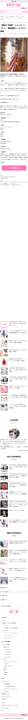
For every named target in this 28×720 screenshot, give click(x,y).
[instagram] (12, 1)
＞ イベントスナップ (6, 635)
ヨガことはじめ (4, 708)
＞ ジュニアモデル (6, 657)
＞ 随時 (4, 674)
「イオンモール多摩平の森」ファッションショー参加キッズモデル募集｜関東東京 (18, 579)
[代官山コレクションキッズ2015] (4, 513)
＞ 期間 (3, 670)
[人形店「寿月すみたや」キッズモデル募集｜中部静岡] (4, 353)
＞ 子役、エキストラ (6, 665)
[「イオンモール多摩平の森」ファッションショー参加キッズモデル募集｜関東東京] (4, 580)
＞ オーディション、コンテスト (9, 661)
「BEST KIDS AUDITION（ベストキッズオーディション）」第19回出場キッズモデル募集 (18, 484)
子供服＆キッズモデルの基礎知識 (8, 623)
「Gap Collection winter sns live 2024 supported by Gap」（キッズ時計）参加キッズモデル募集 (18, 475)
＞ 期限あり (5, 672)
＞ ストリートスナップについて (9, 688)
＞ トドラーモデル (6, 652)
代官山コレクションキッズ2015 (16, 510)
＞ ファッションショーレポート (9, 632)
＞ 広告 (4, 668)
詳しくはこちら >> (23, 450)
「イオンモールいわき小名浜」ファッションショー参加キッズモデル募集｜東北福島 (18, 406)
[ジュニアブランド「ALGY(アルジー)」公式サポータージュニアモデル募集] (4, 562)
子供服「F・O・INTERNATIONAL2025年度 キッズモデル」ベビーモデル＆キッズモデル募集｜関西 (18, 552)
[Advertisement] (14, 256)
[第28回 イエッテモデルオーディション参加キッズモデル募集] (4, 389)
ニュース (3, 620)
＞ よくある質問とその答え (8, 686)
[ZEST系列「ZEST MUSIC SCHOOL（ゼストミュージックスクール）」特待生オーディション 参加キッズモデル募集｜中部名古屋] (4, 504)
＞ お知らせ (5, 691)
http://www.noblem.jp (4, 178)
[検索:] (14, 11)
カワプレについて (5, 681)
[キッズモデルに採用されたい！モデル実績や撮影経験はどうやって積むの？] (4, 334)
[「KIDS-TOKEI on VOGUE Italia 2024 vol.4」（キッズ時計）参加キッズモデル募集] (4, 380)
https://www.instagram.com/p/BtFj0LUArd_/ (8, 176)
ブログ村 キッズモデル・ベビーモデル (9, 705)
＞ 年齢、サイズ (5, 647)
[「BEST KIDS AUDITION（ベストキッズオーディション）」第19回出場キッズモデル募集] (4, 486)
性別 (17, 16)
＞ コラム (4, 625)
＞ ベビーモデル (6, 649)
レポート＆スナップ (5, 630)
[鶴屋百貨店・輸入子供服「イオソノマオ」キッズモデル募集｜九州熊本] (4, 362)
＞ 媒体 (3, 659)
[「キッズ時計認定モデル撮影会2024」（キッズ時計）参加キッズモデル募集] (4, 398)
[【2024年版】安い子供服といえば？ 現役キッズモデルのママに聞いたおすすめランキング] (4, 325)
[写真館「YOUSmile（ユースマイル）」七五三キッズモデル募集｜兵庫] (4, 571)
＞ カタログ (5, 663)
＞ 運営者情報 (5, 683)
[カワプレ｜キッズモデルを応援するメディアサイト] (14, 5)
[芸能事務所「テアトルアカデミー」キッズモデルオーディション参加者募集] (4, 495)
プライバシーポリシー (6, 696)
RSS (2, 710)
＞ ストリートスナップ (7, 637)
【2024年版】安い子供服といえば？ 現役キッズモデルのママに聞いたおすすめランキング (18, 323)
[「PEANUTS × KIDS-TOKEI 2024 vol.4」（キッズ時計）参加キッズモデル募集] (4, 371)
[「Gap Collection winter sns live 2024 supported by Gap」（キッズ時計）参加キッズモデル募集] (4, 477)
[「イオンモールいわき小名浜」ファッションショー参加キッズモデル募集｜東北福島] (4, 407)
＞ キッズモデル (6, 654)
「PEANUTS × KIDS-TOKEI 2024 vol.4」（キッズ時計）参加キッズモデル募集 (18, 369)
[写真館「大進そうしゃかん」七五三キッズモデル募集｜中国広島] (4, 343)
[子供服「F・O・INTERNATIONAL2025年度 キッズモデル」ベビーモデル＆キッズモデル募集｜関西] (4, 553)
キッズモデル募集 (10, 16)
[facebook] (15, 1)
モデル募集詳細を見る (14, 168)
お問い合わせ (4, 698)
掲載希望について (5, 693)
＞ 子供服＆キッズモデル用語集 (9, 628)
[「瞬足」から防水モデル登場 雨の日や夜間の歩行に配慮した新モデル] (4, 544)
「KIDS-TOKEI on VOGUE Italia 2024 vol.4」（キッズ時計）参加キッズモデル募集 (18, 378)
